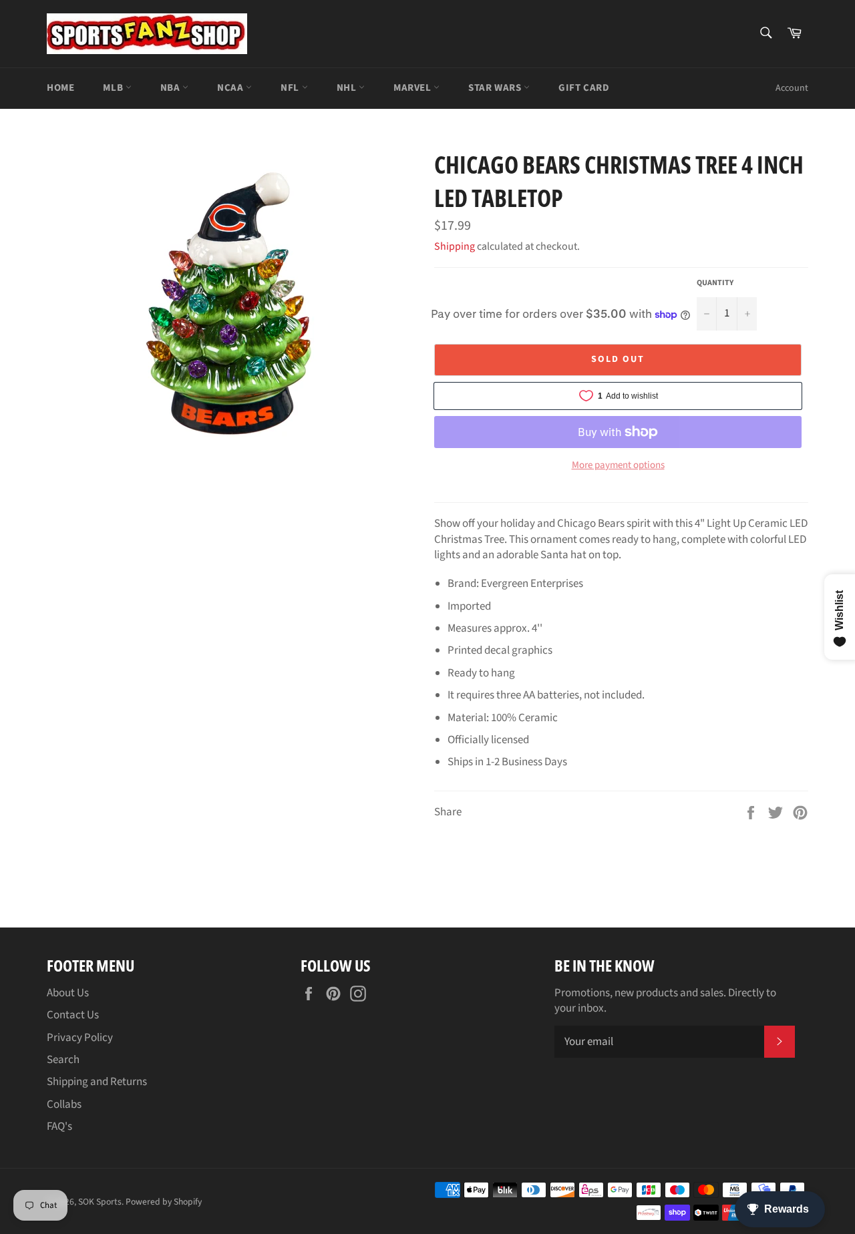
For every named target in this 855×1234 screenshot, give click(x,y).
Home (60, 88)
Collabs (64, 1104)
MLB (114, 88)
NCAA (231, 88)
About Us (68, 993)
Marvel (413, 88)
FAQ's (59, 1126)
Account (792, 88)
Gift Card (583, 88)
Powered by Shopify (164, 1201)
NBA (171, 88)
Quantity (715, 283)
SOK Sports (100, 1201)
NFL (291, 88)
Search (63, 1060)
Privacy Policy (80, 1038)
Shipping (454, 246)
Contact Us (73, 1015)
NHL (348, 88)
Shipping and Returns (97, 1082)
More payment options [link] (618, 465)
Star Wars (496, 88)
